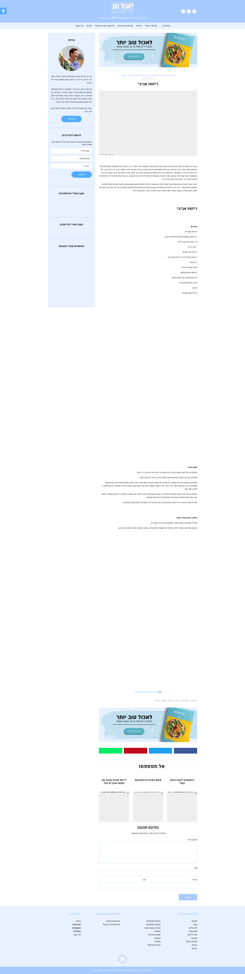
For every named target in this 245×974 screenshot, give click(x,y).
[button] (3, 11)
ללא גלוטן (140, 75)
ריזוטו (156, 700)
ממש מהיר (193, 931)
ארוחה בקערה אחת (157, 75)
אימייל (194, 879)
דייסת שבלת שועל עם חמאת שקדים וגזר (114, 781)
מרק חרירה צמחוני (70, 281)
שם (195, 868)
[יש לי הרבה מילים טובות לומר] (85, 204)
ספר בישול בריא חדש (68, 294)
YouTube (77, 931)
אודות (89, 25)
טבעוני (194, 945)
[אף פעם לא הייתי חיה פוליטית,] (58, 201)
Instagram (76, 928)
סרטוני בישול (151, 25)
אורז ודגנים (170, 75)
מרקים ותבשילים (153, 921)
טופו (195, 924)
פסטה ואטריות (155, 934)
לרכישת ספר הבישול (104, 25)
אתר (144, 879)
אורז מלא (193, 700)
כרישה (163, 700)
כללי (147, 75)
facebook (76, 924)
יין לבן (170, 700)
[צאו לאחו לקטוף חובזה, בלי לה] (85, 208)
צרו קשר (79, 25)
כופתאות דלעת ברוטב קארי (182, 781)
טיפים (139, 25)
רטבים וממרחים (154, 945)
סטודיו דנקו (98, 970)
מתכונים (166, 25)
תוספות (157, 938)
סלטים (194, 921)
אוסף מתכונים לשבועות (148, 780)
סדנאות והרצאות (125, 25)
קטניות (194, 938)
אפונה (177, 700)
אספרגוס (184, 700)
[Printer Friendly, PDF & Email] (148, 692)
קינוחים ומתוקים (153, 924)
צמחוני (124, 75)
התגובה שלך (191, 839)
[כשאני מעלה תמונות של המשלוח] (58, 208)
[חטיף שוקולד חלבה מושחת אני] (71, 208)
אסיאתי (158, 931)
